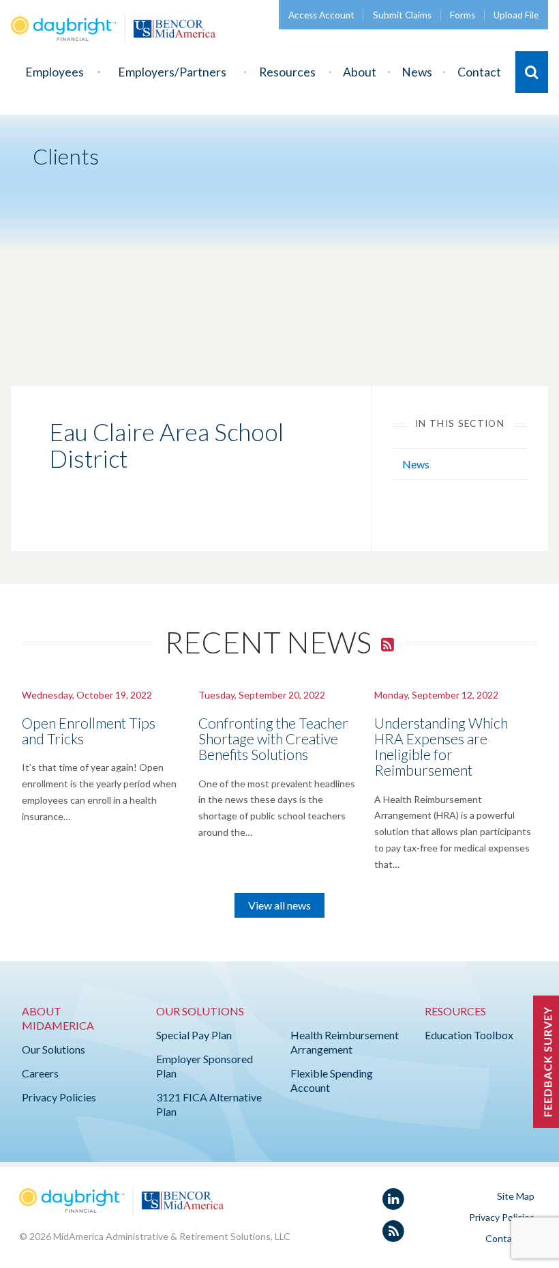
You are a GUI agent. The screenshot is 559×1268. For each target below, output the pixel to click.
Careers (40, 1073)
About (359, 72)
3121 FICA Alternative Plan (209, 1104)
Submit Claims (402, 15)
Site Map (515, 1196)
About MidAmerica (58, 1018)
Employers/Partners (172, 72)
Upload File (516, 15)
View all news (279, 905)
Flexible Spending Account (331, 1080)
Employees (54, 72)
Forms (462, 15)
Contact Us (509, 1238)
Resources (287, 72)
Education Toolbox (469, 1034)
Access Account (321, 15)
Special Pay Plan (194, 1034)
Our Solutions (53, 1049)
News (417, 72)
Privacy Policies (59, 1096)
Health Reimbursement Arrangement (344, 1042)
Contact (479, 72)
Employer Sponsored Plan (204, 1066)
